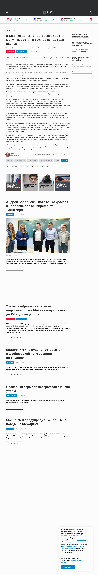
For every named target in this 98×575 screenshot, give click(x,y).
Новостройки (32, 160)
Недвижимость (20, 160)
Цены (57, 160)
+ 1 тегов (64, 160)
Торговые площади (46, 160)
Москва (9, 160)
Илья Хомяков (14, 155)
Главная (8, 30)
